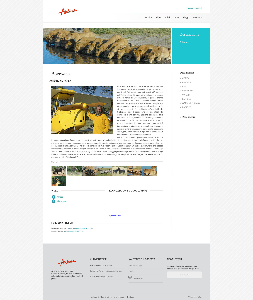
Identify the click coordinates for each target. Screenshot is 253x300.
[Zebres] (104, 171)
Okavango (61, 201)
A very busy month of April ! (101, 276)
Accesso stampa (135, 266)
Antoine (66, 14)
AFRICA (185, 78)
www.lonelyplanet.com (74, 231)
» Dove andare (187, 116)
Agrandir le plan (115, 216)
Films (158, 17)
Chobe (60, 197)
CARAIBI (186, 95)
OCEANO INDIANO (191, 103)
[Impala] (59, 181)
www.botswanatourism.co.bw (80, 228)
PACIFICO (186, 107)
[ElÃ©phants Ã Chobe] (89, 171)
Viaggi (186, 17)
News (176, 17)
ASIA (184, 86)
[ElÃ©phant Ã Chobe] (59, 171)
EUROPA (186, 99)
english (198, 8)
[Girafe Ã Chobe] (74, 171)
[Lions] (134, 171)
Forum (131, 271)
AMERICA (186, 82)
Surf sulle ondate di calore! (101, 266)
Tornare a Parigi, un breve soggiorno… (106, 271)
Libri (167, 17)
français (189, 8)
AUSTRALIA (187, 90)
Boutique (197, 17)
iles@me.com (138, 278)
